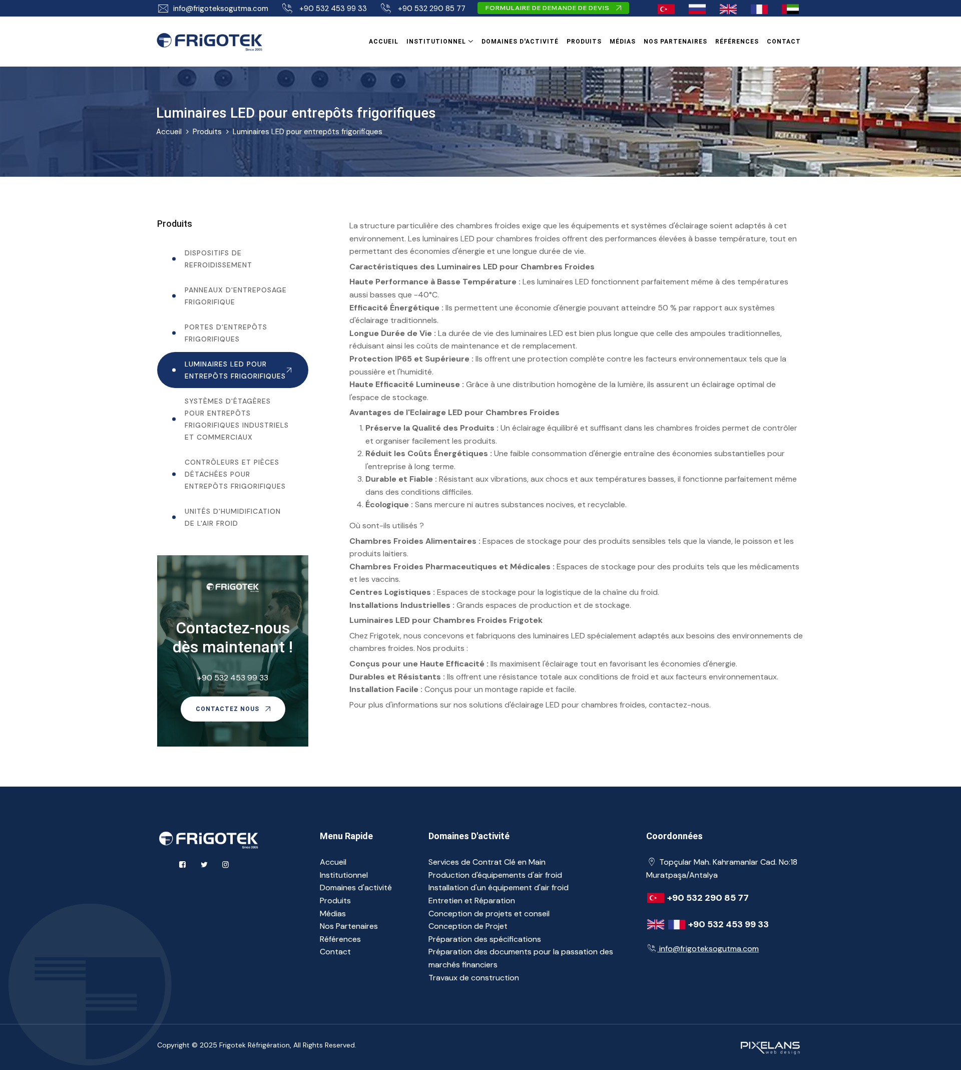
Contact (784, 41)
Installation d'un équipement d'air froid (498, 887)
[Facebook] (182, 865)
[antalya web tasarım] (769, 1046)
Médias (623, 41)
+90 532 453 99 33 (333, 9)
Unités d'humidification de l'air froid (233, 517)
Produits (584, 41)
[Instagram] (225, 865)
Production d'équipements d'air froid (495, 875)
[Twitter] (204, 865)
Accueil (383, 41)
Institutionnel (436, 41)
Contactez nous (228, 708)
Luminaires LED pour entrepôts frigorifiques (307, 132)
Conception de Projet (468, 926)
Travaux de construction (473, 977)
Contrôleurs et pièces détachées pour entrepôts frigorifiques (235, 474)
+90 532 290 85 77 (431, 9)
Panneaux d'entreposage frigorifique (236, 295)
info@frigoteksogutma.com (220, 9)
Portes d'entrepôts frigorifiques (226, 332)
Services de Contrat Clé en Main (487, 862)
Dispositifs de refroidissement (218, 258)
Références (737, 41)
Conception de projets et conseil (489, 913)
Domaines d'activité (520, 41)
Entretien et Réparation (471, 900)
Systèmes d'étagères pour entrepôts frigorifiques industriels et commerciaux (237, 419)
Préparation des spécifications (484, 939)
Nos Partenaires (675, 41)
